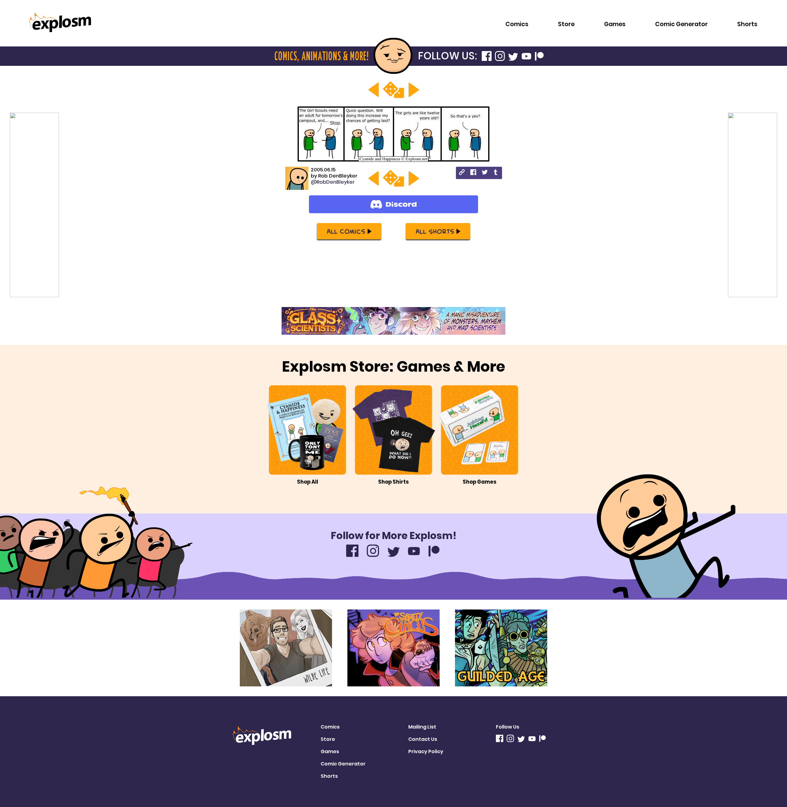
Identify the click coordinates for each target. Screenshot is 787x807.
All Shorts (435, 231)
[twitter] (485, 173)
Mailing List (422, 726)
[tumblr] (496, 173)
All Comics (346, 231)
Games (615, 24)
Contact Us (422, 739)
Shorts (747, 24)
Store (566, 24)
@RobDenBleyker (333, 182)
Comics (516, 24)
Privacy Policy (425, 751)
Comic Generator (681, 24)
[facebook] (473, 173)
